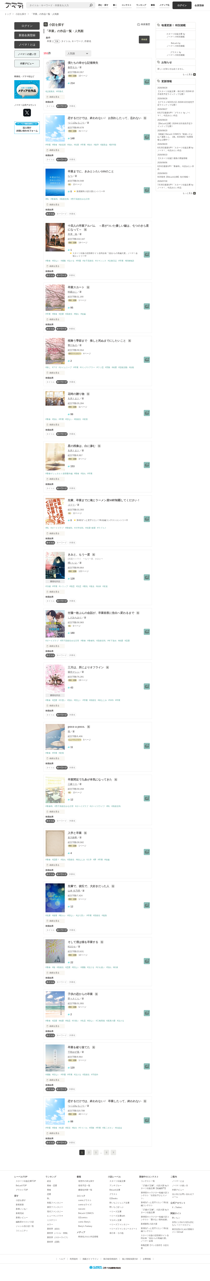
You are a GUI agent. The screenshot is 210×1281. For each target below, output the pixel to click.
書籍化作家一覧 (85, 1190)
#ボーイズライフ (97, 806)
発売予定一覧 (84, 1185)
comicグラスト (85, 1200)
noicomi (81, 1209)
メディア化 (164, 5)
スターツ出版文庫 (117, 1181)
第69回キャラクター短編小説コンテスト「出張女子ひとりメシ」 (155, 1195)
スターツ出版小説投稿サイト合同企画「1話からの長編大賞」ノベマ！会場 (155, 1238)
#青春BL (54, 199)
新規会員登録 (27, 35)
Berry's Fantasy (85, 1226)
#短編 (83, 314)
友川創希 (72, 837)
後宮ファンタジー (55, 1207)
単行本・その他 (116, 1233)
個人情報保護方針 (130, 1259)
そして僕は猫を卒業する (83, 942)
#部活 (67, 1128)
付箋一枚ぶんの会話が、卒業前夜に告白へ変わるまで (101, 612)
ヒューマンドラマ (55, 1216)
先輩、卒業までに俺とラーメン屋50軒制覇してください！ (104, 500)
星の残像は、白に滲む (82, 445)
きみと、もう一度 (79, 554)
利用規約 (74, 1259)
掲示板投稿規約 (110, 1259)
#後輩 (54, 915)
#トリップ (63, 586)
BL (48, 1198)
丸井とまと (73, 398)
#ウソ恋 (100, 367)
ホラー (50, 1224)
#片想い (62, 700)
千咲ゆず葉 (73, 1052)
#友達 (105, 586)
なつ (70, 176)
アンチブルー (115, 1185)
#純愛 (114, 367)
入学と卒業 (75, 832)
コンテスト (127, 5)
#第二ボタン (107, 1128)
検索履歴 (145, 24)
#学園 (48, 145)
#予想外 (94, 1074)
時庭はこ (72, 292)
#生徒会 (118, 1128)
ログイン (182, 5)
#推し (48, 367)
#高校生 (68, 314)
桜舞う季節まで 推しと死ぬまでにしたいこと (97, 340)
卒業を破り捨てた (79, 1047)
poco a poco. (77, 726)
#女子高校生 (88, 261)
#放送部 (62, 145)
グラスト (113, 1194)
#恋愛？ (55, 859)
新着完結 (20, 1213)
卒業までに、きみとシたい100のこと (91, 171)
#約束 (115, 967)
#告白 (89, 145)
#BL (47, 199)
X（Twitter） (177, 1207)
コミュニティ (22, 1230)
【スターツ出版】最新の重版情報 (172, 158)
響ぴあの (72, 345)
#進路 (104, 915)
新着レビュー (22, 1217)
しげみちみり (75, 617)
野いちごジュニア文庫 (119, 1203)
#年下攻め (112, 640)
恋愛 (49, 1194)
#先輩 (76, 145)
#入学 (89, 859)
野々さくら (73, 998)
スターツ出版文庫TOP (26, 1181)
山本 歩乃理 (74, 890)
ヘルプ (62, 1259)
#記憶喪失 (50, 91)
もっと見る (188, 74)
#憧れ (76, 314)
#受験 (107, 367)
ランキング (141, 5)
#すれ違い (100, 967)
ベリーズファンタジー (119, 1224)
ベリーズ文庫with (117, 1216)
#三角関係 (100, 1021)
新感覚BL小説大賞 (149, 1224)
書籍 (153, 5)
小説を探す (21, 1200)
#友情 (85, 419)
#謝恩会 (103, 145)
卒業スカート (76, 287)
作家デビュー (27, 63)
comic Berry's (84, 1222)
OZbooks (113, 1198)
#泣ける (70, 261)
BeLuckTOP (21, 1185)
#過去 (91, 586)
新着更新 (20, 1204)
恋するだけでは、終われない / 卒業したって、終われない (105, 1101)
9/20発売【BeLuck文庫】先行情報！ (173, 177)
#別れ (69, 145)
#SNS (111, 700)
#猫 (53, 967)
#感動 (63, 261)
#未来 (98, 586)
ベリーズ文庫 (115, 1211)
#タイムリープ (65, 367)
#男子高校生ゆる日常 (80, 199)
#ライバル (83, 1128)
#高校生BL (64, 199)
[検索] (91, 5)
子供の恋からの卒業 (80, 994)
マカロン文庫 (115, 1220)
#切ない (55, 261)
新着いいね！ (22, 1209)
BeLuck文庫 (114, 1190)
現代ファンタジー (55, 1211)
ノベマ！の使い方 (27, 54)
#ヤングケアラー (87, 367)
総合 (49, 1181)
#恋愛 (61, 314)
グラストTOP (22, 1190)
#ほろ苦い (80, 915)
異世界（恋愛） (54, 1242)
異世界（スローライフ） (58, 1237)
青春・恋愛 (52, 1185)
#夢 (94, 859)
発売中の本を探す (86, 1181)
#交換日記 (112, 261)
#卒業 (83, 145)
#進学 (96, 145)
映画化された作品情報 (88, 1236)
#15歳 (48, 586)
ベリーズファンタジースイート (123, 1229)
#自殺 (131, 367)
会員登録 (199, 5)
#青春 (54, 145)
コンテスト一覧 (148, 1181)
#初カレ (62, 915)
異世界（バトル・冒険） (58, 1233)
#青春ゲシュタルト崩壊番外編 (59, 473)
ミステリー (52, 1220)
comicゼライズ (85, 1204)
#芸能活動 (122, 367)
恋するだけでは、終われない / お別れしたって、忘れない (105, 118)
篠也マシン (73, 672)
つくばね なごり (76, 122)
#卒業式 (59, 91)
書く (115, 5)
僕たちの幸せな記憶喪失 (83, 62)
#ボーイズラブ (57, 528)
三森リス (72, 784)
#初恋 (72, 586)
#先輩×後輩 (90, 528)
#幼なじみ (102, 700)
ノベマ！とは (27, 44)
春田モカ (72, 67)
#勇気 (85, 586)
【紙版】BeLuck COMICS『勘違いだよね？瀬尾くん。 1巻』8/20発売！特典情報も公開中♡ (175, 137)
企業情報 (147, 1259)
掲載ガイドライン (91, 1259)
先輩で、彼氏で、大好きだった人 (89, 886)
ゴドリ (71, 504)
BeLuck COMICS (86, 1213)
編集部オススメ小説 (25, 1222)
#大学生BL (79, 528)
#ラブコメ (101, 528)
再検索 (144, 39)
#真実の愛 (110, 1021)
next (113, 1152)
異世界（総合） (54, 1229)
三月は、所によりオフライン (86, 667)
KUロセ (72, 946)
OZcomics (82, 1217)
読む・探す (103, 5)
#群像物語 (129, 261)
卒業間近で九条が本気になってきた (90, 779)
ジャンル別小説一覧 (25, 1226)
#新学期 (112, 145)
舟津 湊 (72, 234)
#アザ (54, 367)
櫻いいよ (72, 562)
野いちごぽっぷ (116, 1207)
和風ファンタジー (55, 1203)
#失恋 (78, 586)
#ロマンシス (100, 261)
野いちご (176, 1218)
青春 (49, 1190)
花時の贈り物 (76, 393)
